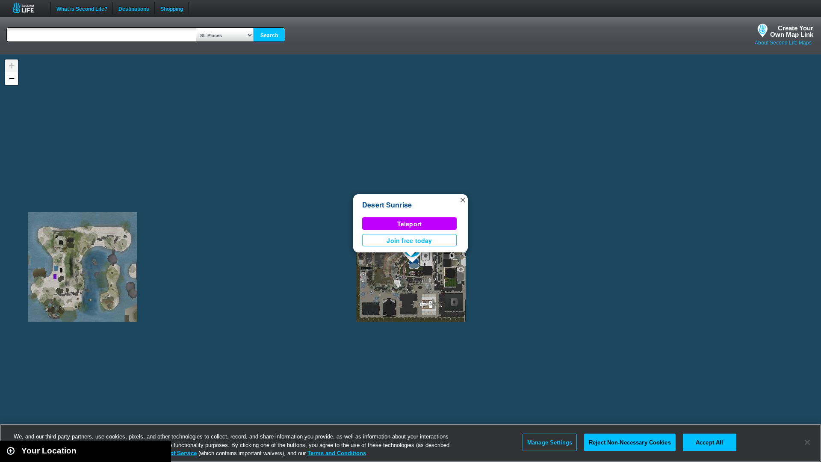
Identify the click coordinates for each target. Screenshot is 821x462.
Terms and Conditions (336, 453)
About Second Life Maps (783, 43)
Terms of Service (174, 453)
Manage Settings (549, 442)
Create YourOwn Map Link (791, 31)
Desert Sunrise (387, 205)
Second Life (28, 8)
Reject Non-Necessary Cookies (630, 442)
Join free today (409, 240)
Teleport (409, 223)
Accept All (709, 442)
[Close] (807, 442)
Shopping (171, 8)
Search (269, 35)
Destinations (133, 8)
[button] (463, 199)
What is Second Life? (81, 8)
